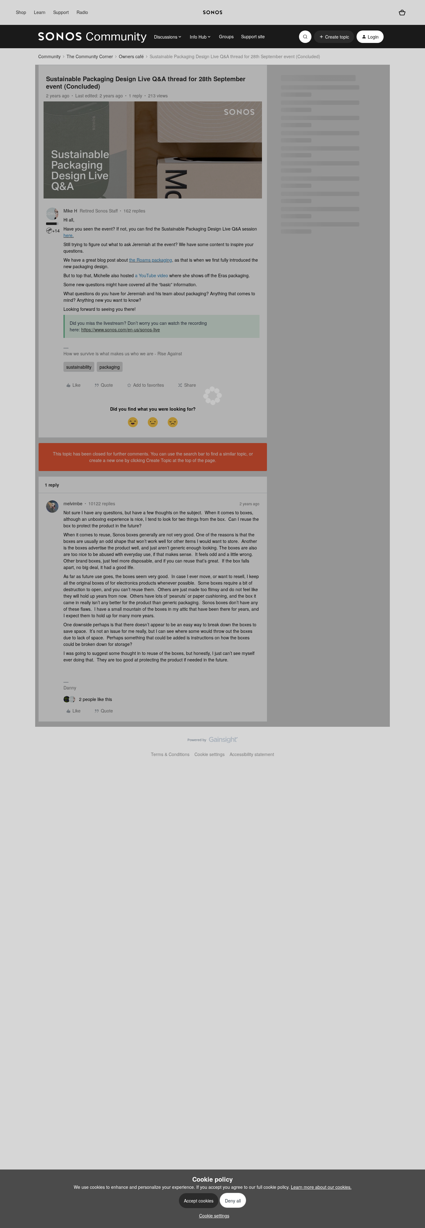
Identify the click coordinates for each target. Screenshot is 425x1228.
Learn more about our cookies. (321, 1187)
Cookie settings (209, 754)
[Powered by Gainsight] (213, 741)
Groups (226, 36)
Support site (253, 36)
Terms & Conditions (170, 754)
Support (61, 12)
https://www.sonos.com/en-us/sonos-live (120, 329)
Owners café (131, 56)
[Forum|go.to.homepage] (92, 36)
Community (49, 56)
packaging (110, 367)
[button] (334, 36)
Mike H (70, 211)
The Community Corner (90, 56)
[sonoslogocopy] (212, 12)
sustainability (78, 367)
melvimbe (72, 503)
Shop (21, 12)
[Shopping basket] (402, 12)
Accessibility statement (252, 754)
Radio (82, 12)
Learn (39, 12)
